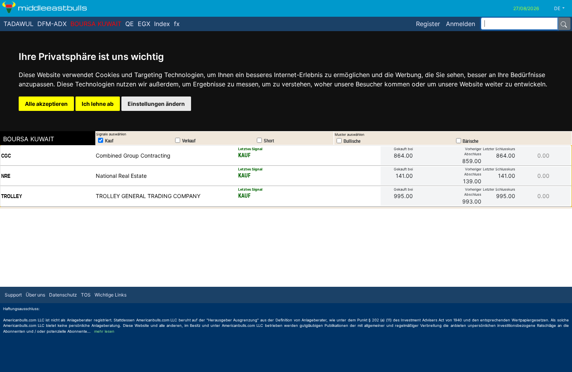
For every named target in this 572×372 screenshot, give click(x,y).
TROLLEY (11, 196)
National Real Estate (121, 175)
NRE (6, 176)
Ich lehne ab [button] (98, 103)
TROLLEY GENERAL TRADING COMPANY (148, 196)
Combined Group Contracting (133, 155)
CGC (6, 156)
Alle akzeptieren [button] (46, 103)
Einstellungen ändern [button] (156, 103)
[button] (562, 8)
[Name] (563, 24)
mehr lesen (104, 331)
